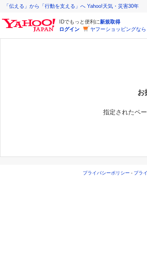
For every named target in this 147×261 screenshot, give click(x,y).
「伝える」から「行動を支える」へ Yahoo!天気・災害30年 (71, 6)
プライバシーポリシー (106, 173)
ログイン (69, 29)
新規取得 (110, 22)
